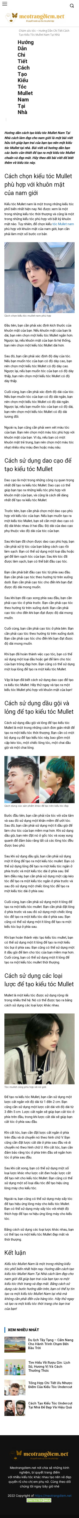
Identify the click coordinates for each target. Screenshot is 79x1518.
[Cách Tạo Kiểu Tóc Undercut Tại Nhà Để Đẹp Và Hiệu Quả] (14, 1408)
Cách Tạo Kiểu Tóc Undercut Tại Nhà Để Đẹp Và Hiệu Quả (50, 1405)
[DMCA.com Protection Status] (39, 1501)
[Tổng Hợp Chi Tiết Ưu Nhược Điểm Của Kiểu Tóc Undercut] (14, 1388)
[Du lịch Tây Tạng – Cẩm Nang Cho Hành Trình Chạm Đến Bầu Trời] (14, 1345)
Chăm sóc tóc (27, 31)
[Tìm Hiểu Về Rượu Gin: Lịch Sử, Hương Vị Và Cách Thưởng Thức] (14, 1367)
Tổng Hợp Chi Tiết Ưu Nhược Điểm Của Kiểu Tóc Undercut (50, 1385)
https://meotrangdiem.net (53, 1495)
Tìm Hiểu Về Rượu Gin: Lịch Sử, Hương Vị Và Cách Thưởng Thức (49, 1367)
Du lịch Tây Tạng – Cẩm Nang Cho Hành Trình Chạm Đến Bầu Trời (50, 1344)
